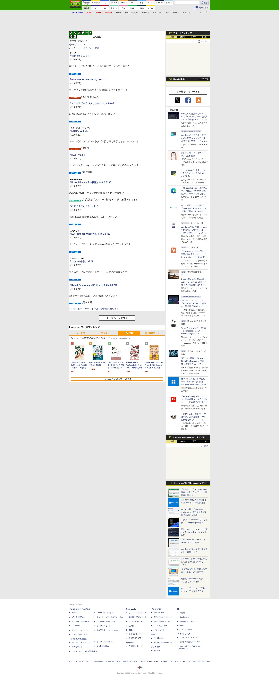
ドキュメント (156, 12)
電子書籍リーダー (153, 333)
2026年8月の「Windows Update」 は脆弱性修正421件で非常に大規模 (193, 512)
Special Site (179, 79)
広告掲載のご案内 (113, 662)
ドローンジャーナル (80, 630)
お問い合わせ (98, 662)
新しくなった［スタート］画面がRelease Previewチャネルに (194, 532)
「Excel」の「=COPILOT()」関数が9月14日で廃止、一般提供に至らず (194, 492)
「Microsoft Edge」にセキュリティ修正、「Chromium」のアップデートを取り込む (194, 191)
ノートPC (81, 333)
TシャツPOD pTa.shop (188, 637)
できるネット (77, 647)
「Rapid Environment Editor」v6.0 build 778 (93, 285)
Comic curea (184, 617)
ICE (178, 609)
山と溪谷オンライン (136, 634)
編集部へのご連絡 (130, 662)
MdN (153, 635)
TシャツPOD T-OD (136, 621)
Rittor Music (131, 609)
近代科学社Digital (135, 646)
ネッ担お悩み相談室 (80, 635)
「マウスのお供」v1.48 (81, 261)
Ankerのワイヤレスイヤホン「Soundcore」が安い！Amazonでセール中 (194, 331)
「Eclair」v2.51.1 (78, 131)
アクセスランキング (182, 33)
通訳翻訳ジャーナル (162, 621)
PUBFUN (180, 626)
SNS (167, 12)
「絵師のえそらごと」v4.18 (83, 206)
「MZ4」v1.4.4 (77, 155)
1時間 (172, 37)
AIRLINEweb (159, 613)
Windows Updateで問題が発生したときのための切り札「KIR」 (194, 562)
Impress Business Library (107, 621)
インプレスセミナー (104, 626)
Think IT (75, 613)
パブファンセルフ (186, 629)
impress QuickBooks (187, 621)
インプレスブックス (104, 642)
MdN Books (158, 638)
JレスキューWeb (160, 626)
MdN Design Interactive (163, 643)
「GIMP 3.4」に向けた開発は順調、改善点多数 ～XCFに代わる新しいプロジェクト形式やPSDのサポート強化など (194, 420)
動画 (175, 12)
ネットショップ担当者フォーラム (110, 617)
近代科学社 (130, 643)
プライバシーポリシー (149, 662)
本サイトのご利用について (79, 662)
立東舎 (131, 626)
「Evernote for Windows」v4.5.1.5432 (89, 234)
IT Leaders (76, 626)
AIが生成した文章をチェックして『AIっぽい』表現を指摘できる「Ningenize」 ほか (194, 116)
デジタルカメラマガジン (81, 643)
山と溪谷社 (130, 630)
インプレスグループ (178, 662)
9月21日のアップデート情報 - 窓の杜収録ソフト (94, 309)
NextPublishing (103, 646)
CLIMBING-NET (135, 638)
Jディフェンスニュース (163, 617)
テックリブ (155, 647)
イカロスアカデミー (162, 630)
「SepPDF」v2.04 (79, 55)
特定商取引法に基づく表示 (199, 662)
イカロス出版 (156, 609)
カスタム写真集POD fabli (190, 642)
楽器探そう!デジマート (137, 617)
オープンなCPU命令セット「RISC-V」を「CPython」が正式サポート (193, 173)
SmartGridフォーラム (105, 613)
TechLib (157, 651)
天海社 (182, 613)
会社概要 (164, 662)
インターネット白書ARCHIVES (84, 651)
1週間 (193, 37)
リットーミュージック (137, 613)
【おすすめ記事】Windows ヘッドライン (191, 483)
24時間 (182, 37)
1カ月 (204, 37)
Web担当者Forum (79, 617)
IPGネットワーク (183, 634)
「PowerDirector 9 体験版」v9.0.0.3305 (90, 182)
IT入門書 (129, 333)
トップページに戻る (117, 318)
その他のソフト (77, 44)
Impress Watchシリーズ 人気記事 (189, 437)
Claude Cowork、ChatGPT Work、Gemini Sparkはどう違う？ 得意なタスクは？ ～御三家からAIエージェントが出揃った (194, 285)
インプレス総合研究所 (80, 621)
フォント (184, 12)
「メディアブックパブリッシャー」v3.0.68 (91, 103)
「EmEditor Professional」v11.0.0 (87, 79)
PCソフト (105, 333)
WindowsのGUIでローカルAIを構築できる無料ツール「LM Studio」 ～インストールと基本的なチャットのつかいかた (194, 233)
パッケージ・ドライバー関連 (84, 48)
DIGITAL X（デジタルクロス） (108, 630)
